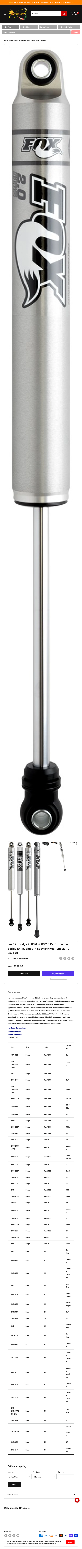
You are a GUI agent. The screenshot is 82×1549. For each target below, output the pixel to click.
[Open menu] (5, 14)
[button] (77, 1500)
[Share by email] (72, 958)
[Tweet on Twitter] (68, 958)
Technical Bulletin (14, 1031)
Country (11, 1472)
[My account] (72, 14)
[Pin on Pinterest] (64, 958)
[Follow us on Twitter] (9, 1535)
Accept (70, 1542)
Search (75, 32)
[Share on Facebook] (60, 958)
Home (6, 40)
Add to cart (24, 974)
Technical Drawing (15, 1034)
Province (36, 1472)
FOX (9, 958)
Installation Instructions (17, 1028)
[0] (76, 13)
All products (14, 40)
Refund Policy (12, 1495)
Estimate (14, 1484)
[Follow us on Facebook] (5, 1535)
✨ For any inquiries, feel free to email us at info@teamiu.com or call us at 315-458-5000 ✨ (41, 2)
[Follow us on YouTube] (17, 1535)
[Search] (64, 13)
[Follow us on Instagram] (13, 1535)
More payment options (58, 979)
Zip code (61, 1472)
